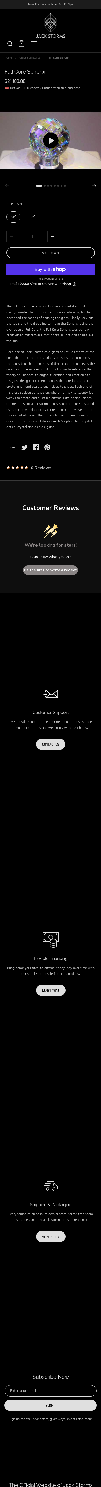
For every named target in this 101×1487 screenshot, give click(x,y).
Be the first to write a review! (50, 570)
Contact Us (50, 744)
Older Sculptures (29, 58)
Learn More (50, 991)
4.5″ (13, 217)
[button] (94, 186)
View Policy (50, 1237)
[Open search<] (10, 43)
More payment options (51, 279)
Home (8, 58)
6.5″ (32, 217)
